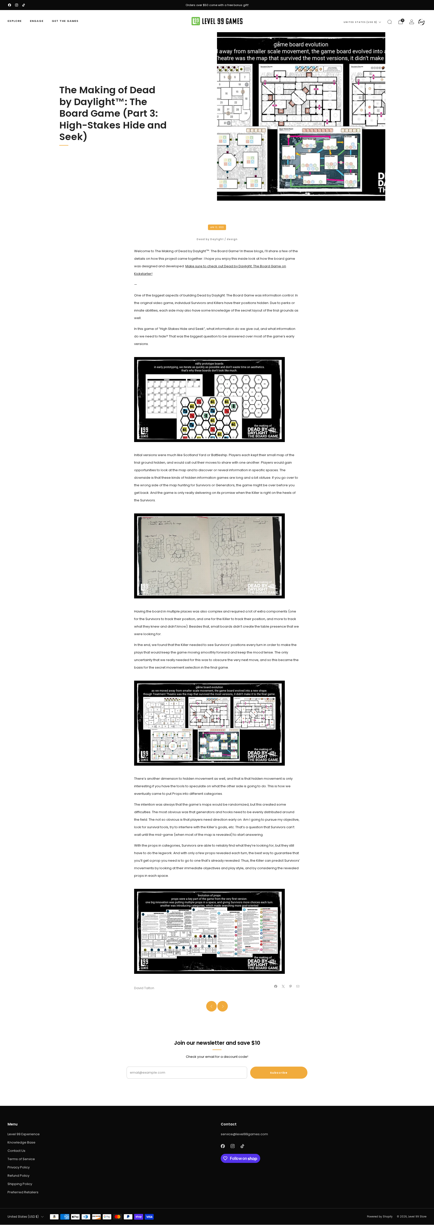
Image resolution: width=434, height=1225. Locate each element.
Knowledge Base (21, 1142)
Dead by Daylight (210, 239)
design (232, 239)
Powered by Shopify (380, 1216)
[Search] (389, 21)
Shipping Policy (20, 1184)
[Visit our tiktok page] (23, 5)
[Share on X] (283, 986)
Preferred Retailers (23, 1192)
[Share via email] (298, 986)
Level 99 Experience (24, 1134)
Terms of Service (21, 1159)
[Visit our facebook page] (9, 5)
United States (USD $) (360, 22)
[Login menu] (421, 22)
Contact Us (16, 1150)
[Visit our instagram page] (16, 5)
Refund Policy (18, 1175)
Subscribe (279, 1073)
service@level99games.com (244, 1134)
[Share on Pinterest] (291, 986)
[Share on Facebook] (276, 986)
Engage (36, 21)
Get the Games (65, 21)
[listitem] (217, 5)
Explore (15, 21)
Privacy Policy (19, 1167)
